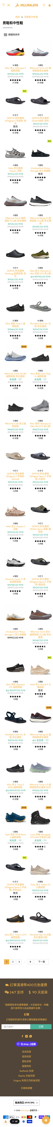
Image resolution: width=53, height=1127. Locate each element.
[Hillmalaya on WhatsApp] (30, 1037)
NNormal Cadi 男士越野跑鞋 (15, 425)
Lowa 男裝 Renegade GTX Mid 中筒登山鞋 (40, 836)
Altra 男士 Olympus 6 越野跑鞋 (15, 69)
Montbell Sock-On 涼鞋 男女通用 (40, 325)
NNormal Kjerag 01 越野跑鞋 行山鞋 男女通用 (40, 221)
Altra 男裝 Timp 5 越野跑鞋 (15, 325)
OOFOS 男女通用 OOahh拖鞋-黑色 (40, 119)
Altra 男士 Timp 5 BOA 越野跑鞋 (15, 786)
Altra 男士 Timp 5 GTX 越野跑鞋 (15, 936)
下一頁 (41, 961)
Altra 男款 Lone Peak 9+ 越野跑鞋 (40, 375)
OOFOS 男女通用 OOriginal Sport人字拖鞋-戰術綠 (40, 582)
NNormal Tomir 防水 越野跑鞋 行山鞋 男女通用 (40, 634)
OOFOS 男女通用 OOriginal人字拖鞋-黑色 (15, 121)
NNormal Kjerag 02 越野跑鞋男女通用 (40, 736)
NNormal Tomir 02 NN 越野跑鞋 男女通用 (15, 375)
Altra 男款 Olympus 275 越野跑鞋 (15, 686)
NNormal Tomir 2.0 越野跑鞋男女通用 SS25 (40, 786)
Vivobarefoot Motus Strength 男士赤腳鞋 (40, 169)
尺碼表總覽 (26, 1088)
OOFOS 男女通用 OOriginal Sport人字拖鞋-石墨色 (40, 476)
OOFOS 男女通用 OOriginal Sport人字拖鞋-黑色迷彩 (15, 887)
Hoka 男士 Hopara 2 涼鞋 (15, 527)
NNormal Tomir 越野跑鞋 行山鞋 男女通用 (15, 219)
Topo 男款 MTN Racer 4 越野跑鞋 (15, 836)
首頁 (17, 17)
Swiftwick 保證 (26, 1071)
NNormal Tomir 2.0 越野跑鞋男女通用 (40, 69)
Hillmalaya (25, 1110)
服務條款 (26, 1066)
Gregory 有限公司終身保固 (26, 1080)
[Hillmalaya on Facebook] (22, 1037)
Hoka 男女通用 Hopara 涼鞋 (15, 169)
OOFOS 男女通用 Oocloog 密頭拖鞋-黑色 (15, 274)
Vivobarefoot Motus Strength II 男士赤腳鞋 (15, 633)
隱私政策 (26, 1061)
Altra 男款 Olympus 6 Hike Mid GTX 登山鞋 (40, 425)
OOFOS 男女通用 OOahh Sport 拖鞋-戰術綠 (40, 529)
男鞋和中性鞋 (31, 17)
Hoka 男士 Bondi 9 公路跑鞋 (40, 686)
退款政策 (26, 1056)
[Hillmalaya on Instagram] (26, 1037)
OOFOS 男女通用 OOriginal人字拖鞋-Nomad (15, 476)
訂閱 (41, 1026)
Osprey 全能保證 (26, 1075)
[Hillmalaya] (26, 5)
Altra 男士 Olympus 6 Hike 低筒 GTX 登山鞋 (40, 272)
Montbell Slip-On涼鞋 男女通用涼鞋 (40, 936)
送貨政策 (26, 1051)
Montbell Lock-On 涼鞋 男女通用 (15, 736)
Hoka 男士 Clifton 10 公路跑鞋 (40, 886)
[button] (8, 5)
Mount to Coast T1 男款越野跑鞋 (15, 580)
